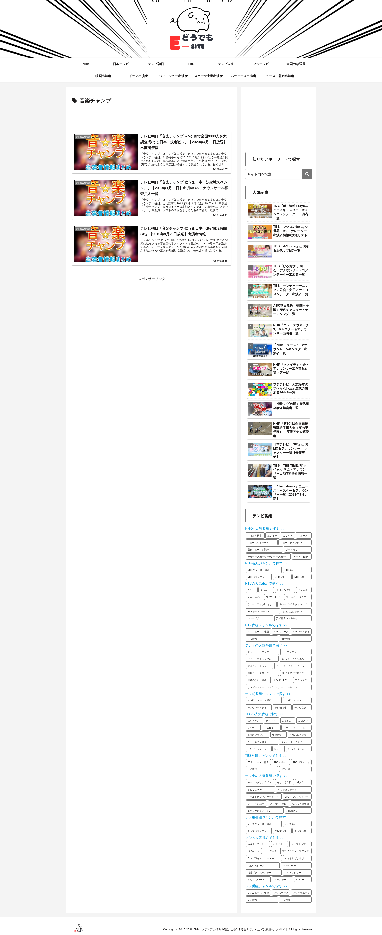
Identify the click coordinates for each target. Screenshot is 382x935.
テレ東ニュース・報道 (259, 823)
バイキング (253, 851)
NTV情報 (252, 638)
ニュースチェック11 (291, 542)
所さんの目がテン (292, 611)
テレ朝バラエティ (257, 707)
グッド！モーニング (258, 651)
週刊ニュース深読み (258, 549)
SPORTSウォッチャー (297, 796)
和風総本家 (292, 810)
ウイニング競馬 (256, 803)
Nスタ (251, 727)
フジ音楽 (285, 899)
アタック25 (301, 680)
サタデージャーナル (294, 727)
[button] (307, 174)
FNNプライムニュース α (261, 858)
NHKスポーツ (292, 569)
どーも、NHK (301, 556)
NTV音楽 (285, 638)
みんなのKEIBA (256, 879)
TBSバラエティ (301, 762)
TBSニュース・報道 (258, 762)
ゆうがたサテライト (288, 789)
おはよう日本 (255, 535)
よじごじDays (255, 789)
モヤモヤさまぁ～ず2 (259, 810)
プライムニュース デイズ (295, 851)
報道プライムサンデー (259, 872)
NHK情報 (280, 577)
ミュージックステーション (290, 665)
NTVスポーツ (281, 631)
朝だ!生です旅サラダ (293, 673)
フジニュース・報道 (258, 892)
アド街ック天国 (278, 803)
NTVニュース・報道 (258, 631)
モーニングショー (291, 651)
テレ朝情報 (280, 707)
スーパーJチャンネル (293, 658)
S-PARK (300, 879)
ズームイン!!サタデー (297, 597)
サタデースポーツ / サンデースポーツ (267, 556)
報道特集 (277, 734)
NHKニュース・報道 (258, 569)
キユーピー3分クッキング (293, 604)
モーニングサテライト (259, 782)
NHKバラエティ (256, 577)
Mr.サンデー (280, 879)
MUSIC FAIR (289, 865)
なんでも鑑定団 (300, 803)
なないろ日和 (284, 782)
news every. (254, 597)
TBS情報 (252, 769)
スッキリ (265, 590)
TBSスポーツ (281, 762)
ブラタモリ (292, 549)
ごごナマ (287, 535)
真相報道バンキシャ (287, 618)
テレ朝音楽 (300, 707)
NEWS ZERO (273, 597)
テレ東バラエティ (257, 831)
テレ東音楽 (300, 831)
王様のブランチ (256, 734)
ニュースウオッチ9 (258, 542)
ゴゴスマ (303, 720)
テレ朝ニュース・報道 (259, 700)
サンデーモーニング (291, 741)
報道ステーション (257, 665)
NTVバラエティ (301, 631)
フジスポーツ (281, 892)
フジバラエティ (301, 892)
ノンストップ (298, 844)
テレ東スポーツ (293, 823)
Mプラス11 (303, 782)
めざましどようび (294, 858)
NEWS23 (269, 727)
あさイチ (272, 535)
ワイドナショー (293, 872)
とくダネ (278, 844)
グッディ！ (271, 851)
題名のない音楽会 (257, 680)
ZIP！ (250, 590)
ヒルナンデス (284, 590)
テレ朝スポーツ (293, 700)
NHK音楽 (299, 577)
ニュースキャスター (258, 741)
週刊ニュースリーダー (259, 673)
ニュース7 (303, 535)
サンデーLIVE (281, 680)
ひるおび (287, 720)
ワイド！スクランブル (259, 658)
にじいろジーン (256, 865)
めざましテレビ (256, 844)
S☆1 (277, 748)
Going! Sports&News (259, 611)
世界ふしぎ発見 (298, 734)
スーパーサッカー (297, 748)
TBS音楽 (285, 769)
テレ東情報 (280, 831)
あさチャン (253, 720)
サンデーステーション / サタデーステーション (272, 687)
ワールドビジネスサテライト (263, 796)
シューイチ (253, 618)
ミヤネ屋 (303, 590)
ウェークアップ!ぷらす (260, 604)
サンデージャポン (257, 748)
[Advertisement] (151, 116)
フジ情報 (252, 899)
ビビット (271, 720)
